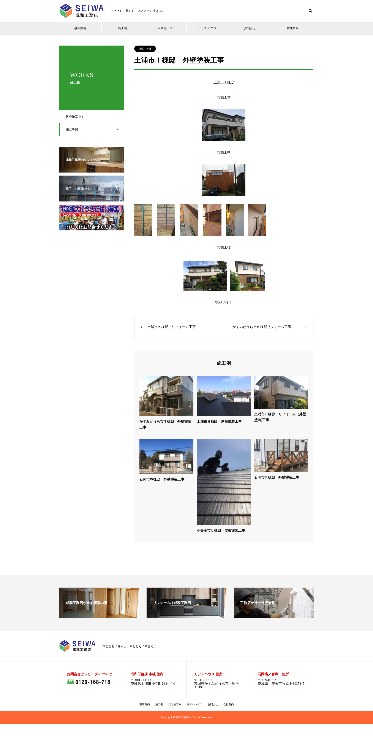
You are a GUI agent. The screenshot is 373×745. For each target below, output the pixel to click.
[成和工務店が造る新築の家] (99, 616)
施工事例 (72, 129)
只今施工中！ (75, 116)
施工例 (122, 28)
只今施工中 (165, 28)
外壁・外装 (145, 49)
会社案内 (292, 28)
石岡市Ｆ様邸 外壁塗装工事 (276, 477)
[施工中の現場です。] (91, 198)
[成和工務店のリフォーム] (91, 169)
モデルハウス (208, 28)
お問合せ (250, 28)
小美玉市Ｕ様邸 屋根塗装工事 (221, 530)
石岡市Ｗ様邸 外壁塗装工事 (161, 479)
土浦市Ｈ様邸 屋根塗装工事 (219, 421)
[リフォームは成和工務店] (186, 616)
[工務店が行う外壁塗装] (274, 616)
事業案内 (80, 28)
